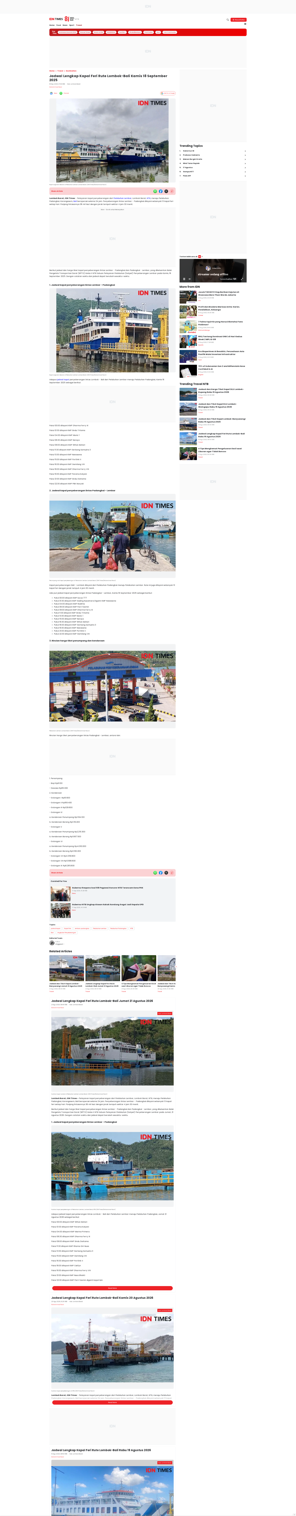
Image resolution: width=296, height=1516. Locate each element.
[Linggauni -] (51, 942)
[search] (227, 19)
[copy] (172, 191)
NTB (148, 198)
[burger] (245, 24)
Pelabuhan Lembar (122, 198)
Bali (75, 201)
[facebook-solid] (161, 191)
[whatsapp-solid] (155, 191)
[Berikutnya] (176, 1071)
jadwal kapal (63, 379)
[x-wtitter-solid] (166, 191)
